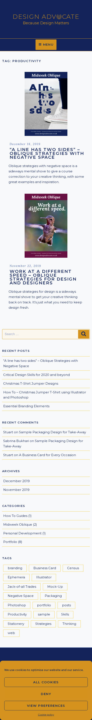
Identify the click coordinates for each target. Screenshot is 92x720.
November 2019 (16, 490)
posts (66, 605)
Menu (48, 45)
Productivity (17, 614)
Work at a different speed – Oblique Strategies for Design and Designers (43, 277)
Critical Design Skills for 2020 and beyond (36, 375)
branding (15, 568)
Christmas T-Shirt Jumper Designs (30, 383)
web (11, 633)
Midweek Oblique (17, 524)
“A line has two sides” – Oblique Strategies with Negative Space (47, 153)
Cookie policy (46, 714)
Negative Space (21, 596)
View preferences (46, 706)
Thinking (69, 624)
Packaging (53, 596)
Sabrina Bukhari (16, 441)
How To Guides (15, 516)
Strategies (43, 624)
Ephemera (16, 577)
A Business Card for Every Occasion (47, 455)
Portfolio (10, 542)
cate (71, 16)
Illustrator (44, 577)
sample (44, 614)
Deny (46, 694)
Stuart (8, 432)
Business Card (44, 568)
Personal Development (22, 533)
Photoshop (17, 605)
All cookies (46, 682)
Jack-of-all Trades (22, 587)
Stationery (16, 624)
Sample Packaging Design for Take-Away (52, 432)
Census (73, 568)
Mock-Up (55, 587)
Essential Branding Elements (26, 406)
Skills (65, 614)
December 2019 (16, 481)
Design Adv (34, 16)
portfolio (44, 605)
